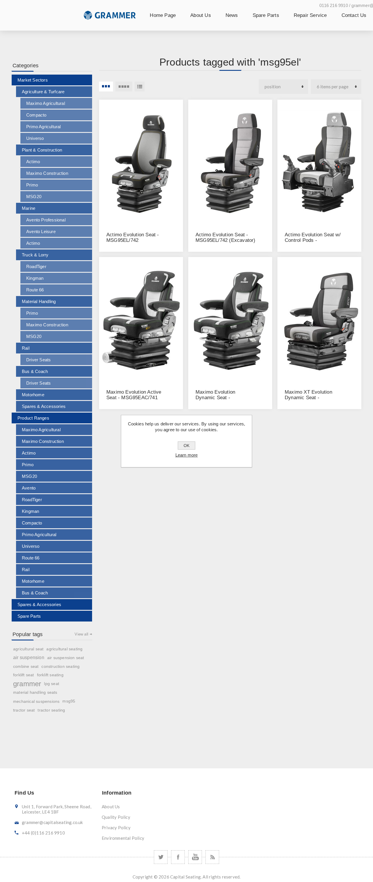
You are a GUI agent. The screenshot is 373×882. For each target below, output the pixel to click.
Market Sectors (32, 80)
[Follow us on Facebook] (178, 857)
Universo (35, 138)
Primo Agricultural (43, 126)
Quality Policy (116, 817)
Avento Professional (46, 219)
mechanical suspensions (36, 701)
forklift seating (50, 675)
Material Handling (39, 301)
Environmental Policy (123, 838)
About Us (111, 806)
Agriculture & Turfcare (43, 91)
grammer (27, 684)
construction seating (60, 666)
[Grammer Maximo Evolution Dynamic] (230, 320)
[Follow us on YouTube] (195, 857)
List (140, 86)
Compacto (36, 114)
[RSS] (212, 857)
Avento (29, 487)
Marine (28, 208)
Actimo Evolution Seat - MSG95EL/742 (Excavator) (226, 237)
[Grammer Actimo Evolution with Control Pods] (319, 163)
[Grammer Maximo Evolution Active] (141, 320)
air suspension (28, 657)
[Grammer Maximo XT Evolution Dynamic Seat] (319, 320)
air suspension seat (65, 657)
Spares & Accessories (44, 406)
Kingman (34, 278)
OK (186, 445)
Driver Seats (38, 359)
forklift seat (23, 675)
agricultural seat (28, 649)
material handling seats (35, 692)
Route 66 (35, 289)
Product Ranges (33, 418)
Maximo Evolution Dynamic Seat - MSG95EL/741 (215, 397)
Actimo (33, 161)
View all (81, 634)
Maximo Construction (47, 173)
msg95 (68, 701)
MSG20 (33, 196)
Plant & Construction (42, 149)
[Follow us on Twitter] (161, 857)
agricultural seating (64, 649)
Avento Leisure (41, 231)
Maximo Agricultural (45, 103)
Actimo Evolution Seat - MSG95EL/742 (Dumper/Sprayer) (132, 240)
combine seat (25, 666)
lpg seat (51, 684)
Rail (25, 348)
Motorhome (33, 394)
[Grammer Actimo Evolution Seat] (141, 163)
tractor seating (51, 710)
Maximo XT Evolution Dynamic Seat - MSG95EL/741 (308, 397)
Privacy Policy (116, 827)
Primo (32, 184)
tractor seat (24, 710)
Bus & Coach (35, 371)
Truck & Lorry (35, 254)
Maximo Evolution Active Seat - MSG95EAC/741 (133, 394)
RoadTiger (36, 266)
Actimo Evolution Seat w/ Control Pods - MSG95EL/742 (313, 240)
